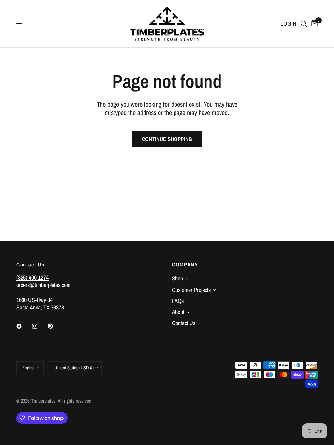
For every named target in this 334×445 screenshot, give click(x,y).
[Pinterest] (55, 326)
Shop (177, 278)
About (178, 312)
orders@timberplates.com (43, 285)
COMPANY (185, 264)
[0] (313, 23)
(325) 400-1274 (32, 277)
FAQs (178, 301)
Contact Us (183, 323)
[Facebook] (23, 326)
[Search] (303, 23)
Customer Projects (191, 290)
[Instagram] (39, 326)
